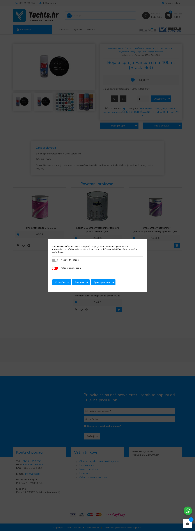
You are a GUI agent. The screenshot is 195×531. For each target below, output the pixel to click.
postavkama (58, 252)
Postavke (79, 282)
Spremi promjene (102, 282)
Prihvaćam (60, 282)
